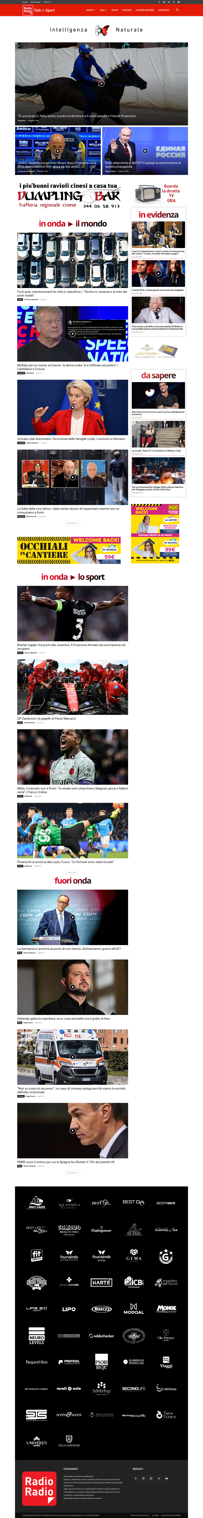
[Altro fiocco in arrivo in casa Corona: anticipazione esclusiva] (158, 395)
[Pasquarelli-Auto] (36, 1362)
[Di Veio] (133, 1229)
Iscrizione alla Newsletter (171, 1515)
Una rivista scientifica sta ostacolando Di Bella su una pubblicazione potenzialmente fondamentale (157, 327)
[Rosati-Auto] (69, 1388)
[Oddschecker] (101, 1335)
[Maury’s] (101, 1309)
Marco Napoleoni (31, 653)
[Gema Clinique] (133, 1256)
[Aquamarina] (69, 1202)
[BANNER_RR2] (155, 565)
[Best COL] (101, 1202)
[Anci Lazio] (36, 1202)
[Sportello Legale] (101, 1415)
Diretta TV (47, 2)
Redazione (22, 120)
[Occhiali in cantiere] (69, 1335)
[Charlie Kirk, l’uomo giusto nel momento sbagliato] (158, 273)
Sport (114, 10)
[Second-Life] (133, 1388)
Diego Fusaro (28, 1023)
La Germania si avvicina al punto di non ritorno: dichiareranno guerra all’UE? (69, 949)
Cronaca (21, 1096)
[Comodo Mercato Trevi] (69, 1229)
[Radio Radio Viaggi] (166, 1362)
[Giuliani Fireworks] (166, 1256)
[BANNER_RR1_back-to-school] (69, 566)
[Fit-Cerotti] (36, 1256)
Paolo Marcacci (29, 722)
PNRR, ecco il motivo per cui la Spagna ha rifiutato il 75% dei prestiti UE (66, 1162)
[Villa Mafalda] (69, 1442)
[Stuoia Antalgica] (133, 1415)
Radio (89, 10)
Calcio (21, 159)
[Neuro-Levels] (36, 1335)
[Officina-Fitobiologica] (133, 1335)
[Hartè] (101, 1282)
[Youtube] (178, 2)
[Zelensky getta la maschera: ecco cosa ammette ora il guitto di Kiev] (72, 987)
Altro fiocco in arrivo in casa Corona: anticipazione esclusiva (158, 413)
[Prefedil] (69, 1362)
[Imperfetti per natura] (166, 1282)
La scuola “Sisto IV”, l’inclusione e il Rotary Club (156, 450)
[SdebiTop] (101, 1388)
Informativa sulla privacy (139, 1515)
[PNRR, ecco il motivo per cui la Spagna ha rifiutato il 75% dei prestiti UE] (72, 1130)
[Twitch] (169, 2)
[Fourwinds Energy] (101, 1256)
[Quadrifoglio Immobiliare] (133, 1362)
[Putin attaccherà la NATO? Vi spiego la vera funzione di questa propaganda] (145, 151)
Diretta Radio (35, 2)
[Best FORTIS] (166, 1202)
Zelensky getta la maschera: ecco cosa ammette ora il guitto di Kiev (63, 1018)
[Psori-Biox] (101, 1362)
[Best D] (133, 1202)
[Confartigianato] (101, 1229)
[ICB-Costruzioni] (133, 1282)
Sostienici (163, 10)
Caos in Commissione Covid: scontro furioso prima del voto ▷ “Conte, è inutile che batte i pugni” (158, 252)
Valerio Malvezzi (32, 443)
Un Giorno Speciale (31, 299)
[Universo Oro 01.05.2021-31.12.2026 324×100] (155, 360)
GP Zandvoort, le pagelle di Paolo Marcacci (46, 718)
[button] (177, 10)
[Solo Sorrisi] (166, 1388)
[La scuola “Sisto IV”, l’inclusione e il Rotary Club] (158, 434)
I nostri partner (145, 10)
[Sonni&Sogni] (69, 1415)
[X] (173, 2)
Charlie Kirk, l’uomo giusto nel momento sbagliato (158, 289)
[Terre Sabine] (166, 1415)
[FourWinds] (69, 1256)
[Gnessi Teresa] (36, 1282)
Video (20, 299)
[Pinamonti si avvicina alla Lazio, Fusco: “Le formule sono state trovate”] (72, 830)
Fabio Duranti (31, 516)
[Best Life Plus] (36, 1229)
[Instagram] (164, 2)
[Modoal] (133, 1309)
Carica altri (71, 523)
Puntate (127, 10)
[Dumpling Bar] (166, 1229)
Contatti (155, 1515)
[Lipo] (69, 1309)
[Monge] (166, 1309)
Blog (108, 159)
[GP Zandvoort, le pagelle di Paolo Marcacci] (72, 687)
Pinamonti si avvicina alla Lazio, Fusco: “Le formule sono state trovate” (65, 862)
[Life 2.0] (36, 1309)
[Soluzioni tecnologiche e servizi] (36, 1415)
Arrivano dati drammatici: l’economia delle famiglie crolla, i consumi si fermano (71, 439)
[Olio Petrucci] (166, 1335)
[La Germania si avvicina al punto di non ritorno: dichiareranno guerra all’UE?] (72, 917)
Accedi (25, 2)
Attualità (21, 373)
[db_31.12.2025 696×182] (69, 211)
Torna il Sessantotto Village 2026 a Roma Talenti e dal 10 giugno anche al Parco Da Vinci (157, 488)
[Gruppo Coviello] (69, 1282)
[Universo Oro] (36, 1442)
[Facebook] (159, 2)
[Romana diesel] (36, 1388)
